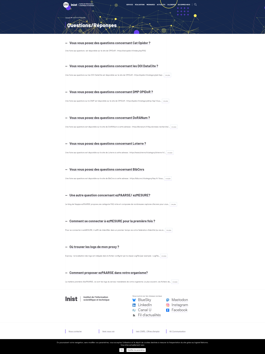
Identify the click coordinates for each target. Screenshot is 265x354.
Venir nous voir (108, 331)
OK (121, 350)
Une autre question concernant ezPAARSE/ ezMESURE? (109, 195)
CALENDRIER (171, 4)
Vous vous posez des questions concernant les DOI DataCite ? (113, 66)
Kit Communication (178, 331)
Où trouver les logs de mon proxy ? (94, 247)
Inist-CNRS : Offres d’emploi (147, 331)
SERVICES (129, 4)
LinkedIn (145, 304)
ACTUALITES (161, 4)
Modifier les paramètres (136, 350)
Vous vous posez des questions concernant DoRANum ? (109, 118)
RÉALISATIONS (140, 4)
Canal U (144, 309)
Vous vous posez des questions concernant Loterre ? (107, 143)
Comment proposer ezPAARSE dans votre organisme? (108, 273)
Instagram (180, 304)
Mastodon (180, 299)
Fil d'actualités (149, 314)
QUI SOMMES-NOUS (184, 4)
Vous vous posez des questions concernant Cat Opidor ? (109, 43)
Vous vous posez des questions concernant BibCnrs (106, 169)
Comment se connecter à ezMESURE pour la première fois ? (112, 221)
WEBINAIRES (151, 4)
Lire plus (167, 75)
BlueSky (144, 299)
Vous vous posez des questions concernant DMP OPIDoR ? (111, 92)
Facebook (179, 309)
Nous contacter (75, 331)
